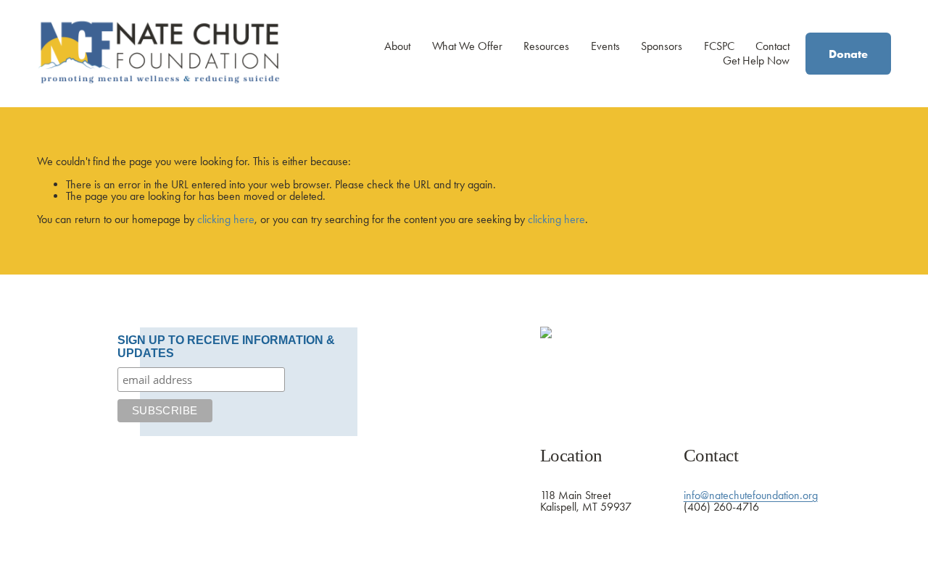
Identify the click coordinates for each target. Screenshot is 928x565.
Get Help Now (756, 60)
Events (605, 47)
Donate (848, 53)
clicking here (225, 219)
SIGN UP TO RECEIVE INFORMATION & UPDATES (226, 346)
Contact (772, 47)
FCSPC (719, 47)
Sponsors (661, 47)
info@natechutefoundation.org (751, 495)
